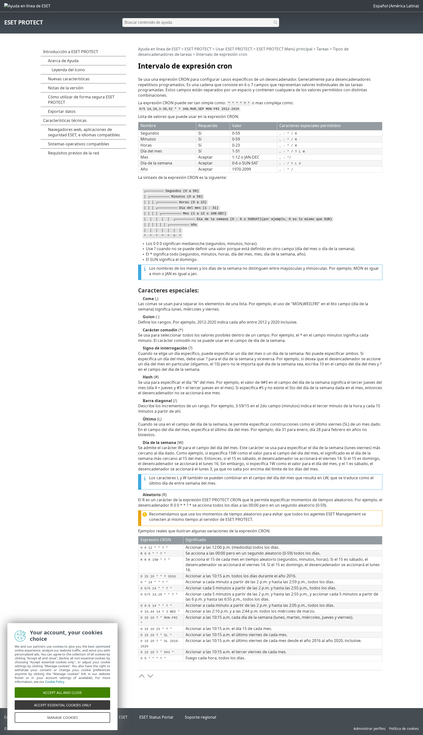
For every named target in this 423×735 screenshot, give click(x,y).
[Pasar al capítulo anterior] (141, 676)
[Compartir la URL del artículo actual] (365, 64)
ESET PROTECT (23, 22)
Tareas (323, 49)
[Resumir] (379, 64)
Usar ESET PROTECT (234, 49)
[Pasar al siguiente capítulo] (150, 676)
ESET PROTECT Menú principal (284, 49)
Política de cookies (404, 728)
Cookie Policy (54, 681)
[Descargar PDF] (372, 64)
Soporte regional (200, 717)
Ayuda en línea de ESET (159, 49)
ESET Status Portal (156, 717)
